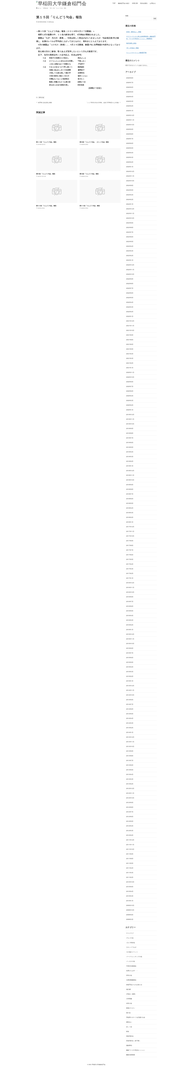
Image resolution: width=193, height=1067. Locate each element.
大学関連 (129, 998)
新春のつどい (130, 1008)
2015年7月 (129, 653)
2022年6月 (129, 293)
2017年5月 (129, 559)
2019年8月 (129, 433)
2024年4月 (129, 195)
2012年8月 (129, 807)
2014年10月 (130, 695)
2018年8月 (129, 489)
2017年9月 (129, 541)
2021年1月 (129, 367)
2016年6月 (129, 606)
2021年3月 (129, 358)
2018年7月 (129, 494)
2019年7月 (129, 438)
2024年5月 (129, 190)
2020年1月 (129, 410)
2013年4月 (129, 774)
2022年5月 (129, 297)
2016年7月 (129, 601)
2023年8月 (129, 227)
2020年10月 (130, 377)
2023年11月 (130, 213)
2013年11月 (130, 742)
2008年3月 (129, 919)
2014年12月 (130, 685)
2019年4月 (129, 452)
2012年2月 (129, 835)
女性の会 (129, 1003)
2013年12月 (130, 737)
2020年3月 (129, 400)
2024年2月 (129, 199)
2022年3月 (129, 307)
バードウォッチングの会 (134, 956)
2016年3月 (129, 620)
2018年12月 (130, 470)
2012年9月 (129, 802)
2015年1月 (129, 681)
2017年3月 (129, 569)
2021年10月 (130, 330)
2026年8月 (129, 78)
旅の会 (128, 1013)
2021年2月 (129, 363)
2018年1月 (129, 522)
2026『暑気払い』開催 (133, 32)
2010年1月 (129, 900)
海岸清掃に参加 (131, 43)
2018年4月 (129, 508)
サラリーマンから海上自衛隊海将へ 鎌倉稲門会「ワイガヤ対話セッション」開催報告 (141, 37)
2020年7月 (129, 386)
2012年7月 (129, 812)
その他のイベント (132, 952)
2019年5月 (129, 447)
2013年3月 (129, 779)
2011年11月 (130, 844)
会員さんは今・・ (132, 970)
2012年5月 (129, 821)
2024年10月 (130, 181)
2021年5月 (129, 349)
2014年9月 (129, 699)
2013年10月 (130, 746)
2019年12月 (130, 414)
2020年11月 (130, 372)
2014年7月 (129, 704)
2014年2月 (129, 727)
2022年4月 (129, 302)
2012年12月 (130, 788)
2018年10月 (130, 480)
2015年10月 (130, 643)
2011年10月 (130, 849)
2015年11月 (130, 639)
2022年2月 (129, 311)
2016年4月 (129, 615)
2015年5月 (129, 662)
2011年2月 (129, 877)
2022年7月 (129, 288)
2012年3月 (129, 830)
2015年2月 (129, 676)
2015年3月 (129, 671)
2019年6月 (129, 442)
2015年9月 (129, 648)
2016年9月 (129, 597)
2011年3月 (129, 872)
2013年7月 (129, 760)
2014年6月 (129, 709)
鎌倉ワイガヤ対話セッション (135, 1050)
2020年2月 (129, 405)
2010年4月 (129, 891)
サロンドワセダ (131, 947)
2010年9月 (129, 886)
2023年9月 (129, 223)
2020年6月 (129, 391)
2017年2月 (129, 573)
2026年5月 (129, 92)
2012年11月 (130, 793)
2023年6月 (129, 237)
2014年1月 (129, 732)
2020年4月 (129, 396)
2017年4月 (129, 564)
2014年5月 (129, 714)
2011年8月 (129, 858)
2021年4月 (129, 354)
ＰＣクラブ (129, 933)
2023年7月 (129, 232)
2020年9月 (129, 382)
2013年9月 (129, 751)
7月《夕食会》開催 (132, 48)
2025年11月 (130, 120)
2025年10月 (130, 124)
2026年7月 (129, 82)
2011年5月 (129, 863)
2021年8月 (129, 340)
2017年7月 (129, 550)
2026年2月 (129, 106)
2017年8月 (129, 545)
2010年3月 (129, 896)
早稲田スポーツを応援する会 (135, 1017)
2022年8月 (129, 283)
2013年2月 (129, 784)
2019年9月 (129, 428)
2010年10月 (130, 882)
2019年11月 (130, 419)
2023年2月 (129, 255)
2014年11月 (130, 690)
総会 (127, 1031)
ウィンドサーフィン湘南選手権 (136, 52)
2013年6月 (129, 765)
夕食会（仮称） (131, 994)
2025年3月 (129, 157)
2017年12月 (130, 526)
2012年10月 (130, 798)
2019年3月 (129, 456)
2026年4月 (129, 96)
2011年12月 (130, 840)
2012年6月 (129, 816)
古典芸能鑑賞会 (131, 980)
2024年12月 (130, 171)
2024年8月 (129, 185)
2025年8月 (129, 134)
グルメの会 (129, 938)
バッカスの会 (130, 961)
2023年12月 (130, 209)
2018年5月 (129, 503)
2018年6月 (129, 498)
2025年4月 (129, 152)
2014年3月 (129, 723)
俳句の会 (51, 22)
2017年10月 (130, 536)
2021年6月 (129, 344)
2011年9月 (129, 854)
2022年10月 (130, 274)
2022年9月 (129, 279)
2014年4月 (129, 718)
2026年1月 (129, 110)
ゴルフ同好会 (130, 942)
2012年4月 (129, 826)
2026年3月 (129, 101)
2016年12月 (130, 583)
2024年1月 (129, 204)
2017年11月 (130, 531)
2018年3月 (129, 512)
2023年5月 (129, 241)
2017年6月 (129, 555)
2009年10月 (130, 905)
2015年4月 (129, 667)
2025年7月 (129, 139)
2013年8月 (129, 756)
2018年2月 (129, 517)
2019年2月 (129, 461)
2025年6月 (129, 143)
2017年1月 (129, 578)
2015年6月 (129, 657)
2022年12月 (130, 265)
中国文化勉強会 (131, 966)
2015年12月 (130, 634)
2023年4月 (129, 246)
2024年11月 (130, 176)
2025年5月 (129, 148)
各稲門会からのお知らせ (134, 984)
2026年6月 (129, 87)
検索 (126, 16)
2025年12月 (130, 115)
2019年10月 (130, 424)
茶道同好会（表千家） (133, 1041)
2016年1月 (129, 629)
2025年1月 (129, 166)
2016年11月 (130, 587)
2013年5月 (129, 770)
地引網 (128, 989)
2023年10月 (130, 218)
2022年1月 (129, 316)
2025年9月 (129, 129)
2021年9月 (129, 335)
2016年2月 (129, 625)
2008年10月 (130, 910)
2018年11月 (130, 475)
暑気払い (129, 1022)
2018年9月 (129, 484)
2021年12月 (130, 321)
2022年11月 (130, 269)
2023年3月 (129, 251)
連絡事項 (129, 1045)
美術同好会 (129, 1036)
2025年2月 (129, 162)
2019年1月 (129, 466)
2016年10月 (130, 592)
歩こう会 (129, 1027)
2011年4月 (129, 868)
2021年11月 (130, 325)
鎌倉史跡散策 (130, 1055)
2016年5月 (129, 611)
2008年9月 (129, 915)
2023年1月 (129, 260)
